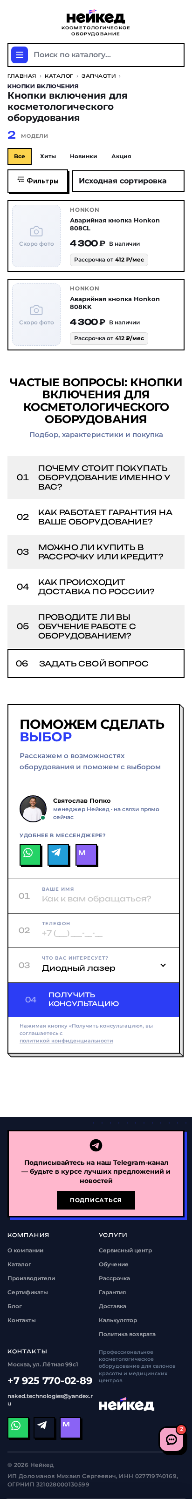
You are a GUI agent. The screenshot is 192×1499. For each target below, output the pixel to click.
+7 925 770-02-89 (49, 1380)
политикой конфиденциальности (66, 1041)
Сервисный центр (125, 1250)
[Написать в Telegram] (58, 855)
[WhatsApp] (18, 1428)
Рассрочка (114, 1278)
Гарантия (112, 1292)
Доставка (112, 1306)
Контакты (21, 1320)
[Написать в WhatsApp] (30, 855)
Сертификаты (27, 1292)
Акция (121, 156)
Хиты (48, 156)
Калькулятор (118, 1320)
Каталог (59, 76)
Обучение (114, 1264)
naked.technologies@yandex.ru (50, 1399)
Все (19, 156)
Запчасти (99, 76)
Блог (14, 1306)
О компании (25, 1250)
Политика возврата (127, 1334)
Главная (21, 76)
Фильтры (42, 181)
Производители (31, 1278)
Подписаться (96, 1200)
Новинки (83, 156)
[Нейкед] (127, 1404)
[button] (96, 477)
